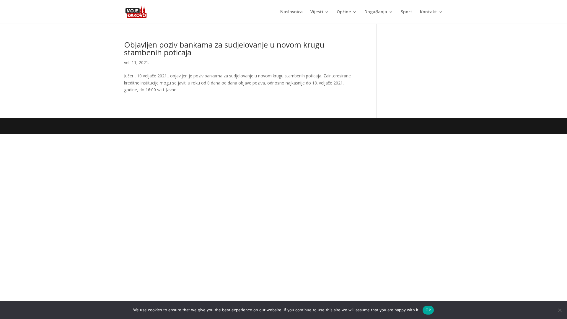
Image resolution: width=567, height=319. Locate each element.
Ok (428, 309)
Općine (344, 12)
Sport (406, 12)
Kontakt (428, 12)
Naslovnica (291, 12)
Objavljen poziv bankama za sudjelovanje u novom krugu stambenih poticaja (224, 48)
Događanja (375, 12)
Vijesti (316, 12)
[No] (560, 310)
